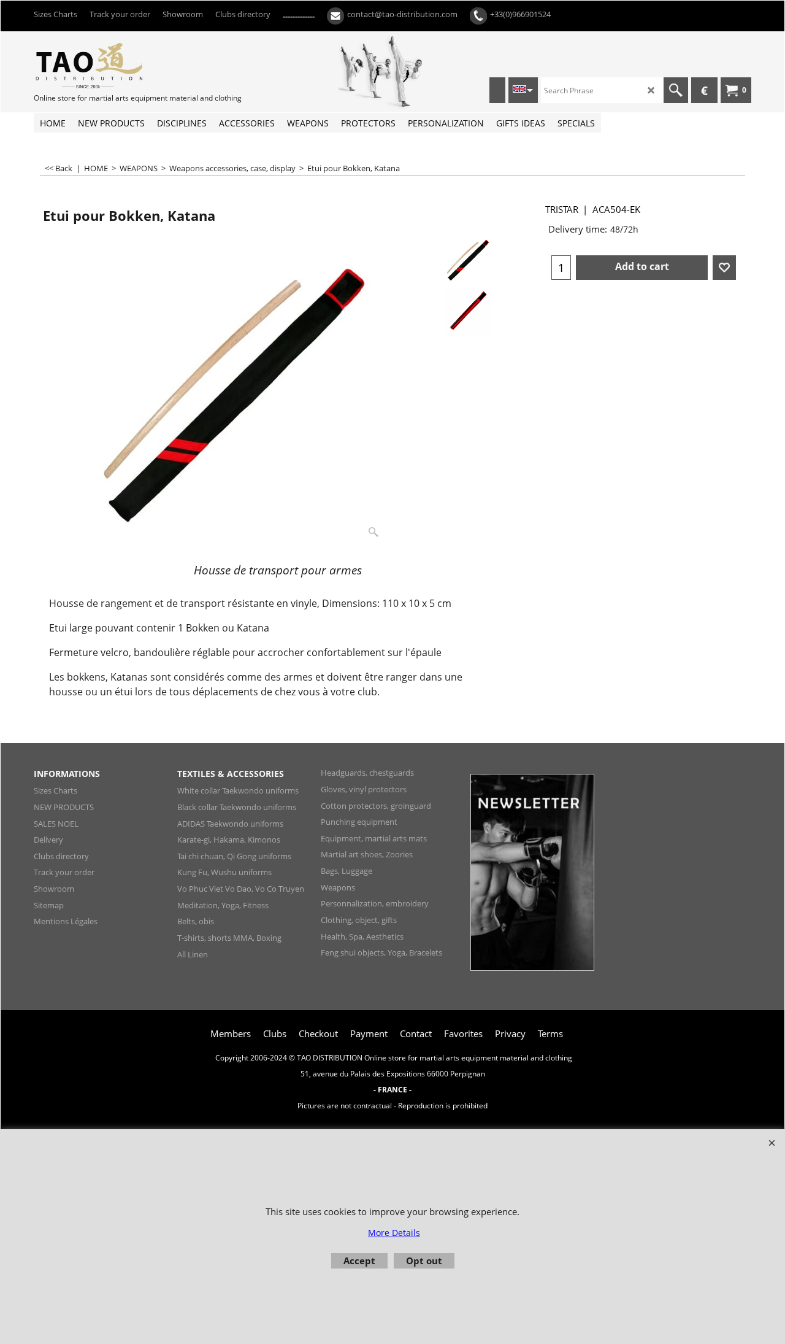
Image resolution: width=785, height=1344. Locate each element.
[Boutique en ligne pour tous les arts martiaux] (126, 65)
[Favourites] (724, 267)
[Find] (676, 90)
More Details (394, 1232)
